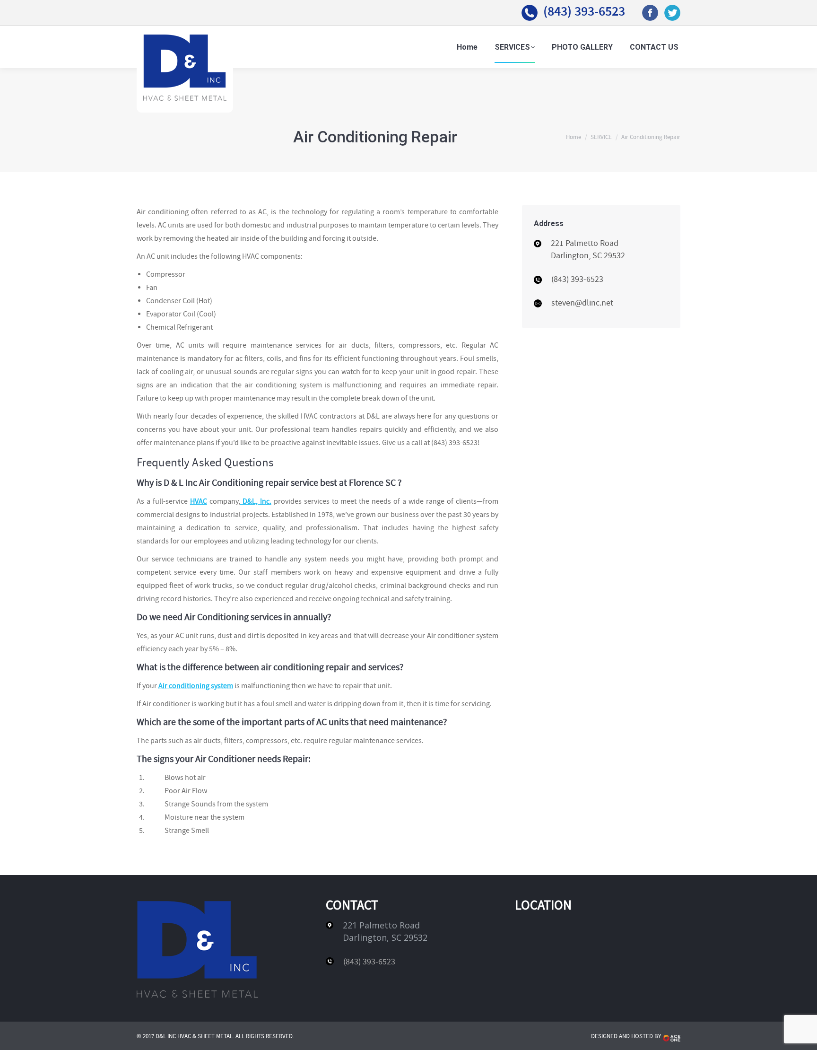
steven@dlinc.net (582, 303)
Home (573, 137)
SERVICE (601, 137)
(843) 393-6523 (584, 11)
